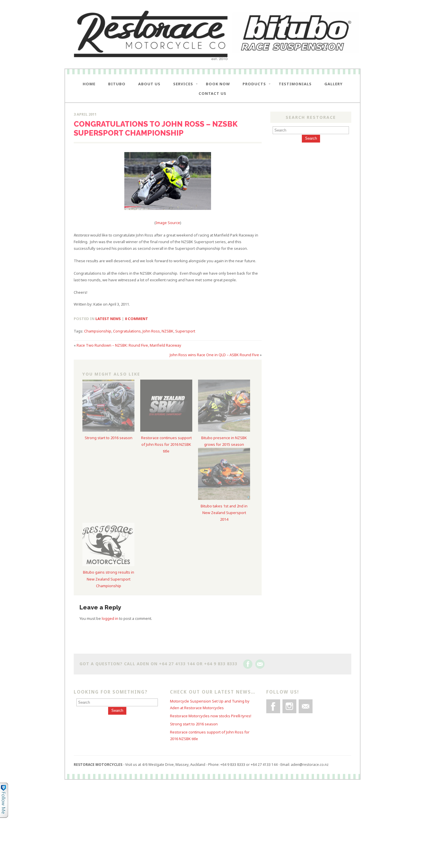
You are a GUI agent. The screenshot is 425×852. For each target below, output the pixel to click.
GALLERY (333, 83)
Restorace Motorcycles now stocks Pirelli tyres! (210, 715)
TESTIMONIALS (295, 83)
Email (260, 664)
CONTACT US (212, 93)
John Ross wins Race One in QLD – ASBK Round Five (214, 354)
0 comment (136, 318)
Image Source (168, 222)
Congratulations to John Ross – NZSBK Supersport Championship (156, 128)
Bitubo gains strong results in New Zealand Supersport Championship (108, 579)
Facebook (247, 664)
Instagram (289, 706)
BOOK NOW (218, 83)
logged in (110, 618)
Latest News (108, 318)
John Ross (151, 331)
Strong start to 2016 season (108, 437)
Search (311, 138)
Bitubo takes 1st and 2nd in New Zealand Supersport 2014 (224, 512)
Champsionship (97, 331)
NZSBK (167, 331)
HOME (89, 83)
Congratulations (127, 331)
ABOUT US (149, 83)
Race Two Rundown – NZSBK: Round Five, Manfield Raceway (129, 345)
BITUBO (116, 83)
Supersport (185, 331)
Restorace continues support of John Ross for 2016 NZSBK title (166, 444)
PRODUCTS (254, 83)
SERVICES (183, 83)
